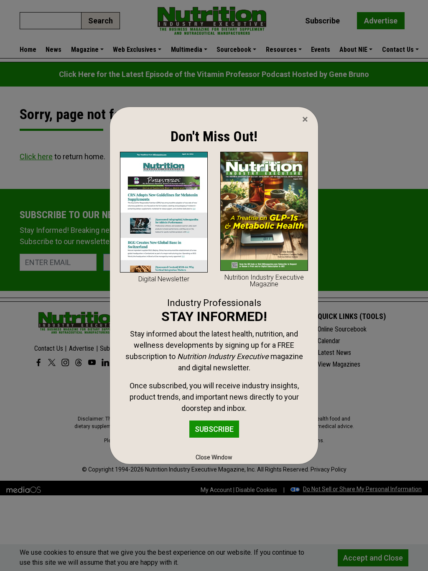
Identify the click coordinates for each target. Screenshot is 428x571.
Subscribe (214, 429)
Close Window (214, 457)
